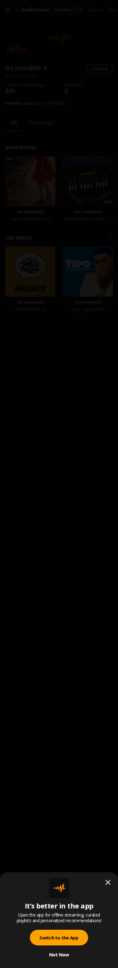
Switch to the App (58, 937)
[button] (59, 484)
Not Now (59, 954)
